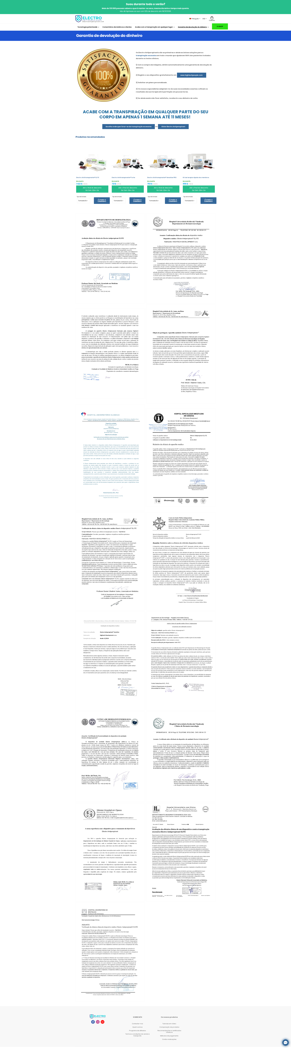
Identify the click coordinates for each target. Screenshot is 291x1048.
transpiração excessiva (146, 55)
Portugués (195, 19)
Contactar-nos (137, 1024)
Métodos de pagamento (169, 1036)
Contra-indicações (169, 1039)
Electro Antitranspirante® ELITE (87, 177)
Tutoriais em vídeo (169, 1024)
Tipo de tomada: (81, 197)
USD (203, 19)
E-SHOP (220, 26)
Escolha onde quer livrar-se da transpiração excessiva (128, 126)
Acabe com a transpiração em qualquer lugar (154, 27)
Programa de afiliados (137, 1030)
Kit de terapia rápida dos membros (196, 177)
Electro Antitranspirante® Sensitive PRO (162, 177)
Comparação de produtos (169, 1027)
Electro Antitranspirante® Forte (123, 177)
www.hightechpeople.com (191, 75)
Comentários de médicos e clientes (117, 27)
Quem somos (137, 1027)
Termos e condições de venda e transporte (137, 1035)
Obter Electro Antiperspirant (173, 126)
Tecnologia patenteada (87, 27)
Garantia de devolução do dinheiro (192, 27)
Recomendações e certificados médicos (169, 1031)
